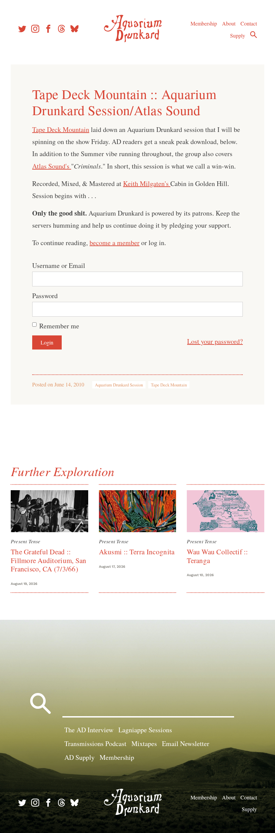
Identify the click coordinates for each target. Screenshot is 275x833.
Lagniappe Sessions (145, 729)
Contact (248, 23)
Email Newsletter (185, 743)
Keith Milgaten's (146, 183)
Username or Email (58, 265)
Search (253, 34)
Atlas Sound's (51, 166)
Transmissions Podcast (95, 743)
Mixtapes (144, 743)
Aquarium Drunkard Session (119, 385)
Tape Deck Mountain (60, 129)
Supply (237, 35)
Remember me (59, 325)
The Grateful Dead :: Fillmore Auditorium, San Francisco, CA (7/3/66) (48, 560)
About (228, 23)
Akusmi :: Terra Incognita (137, 551)
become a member (115, 242)
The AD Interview (88, 729)
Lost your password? (215, 341)
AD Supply (79, 757)
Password (45, 295)
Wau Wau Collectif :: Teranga (217, 556)
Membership (203, 23)
